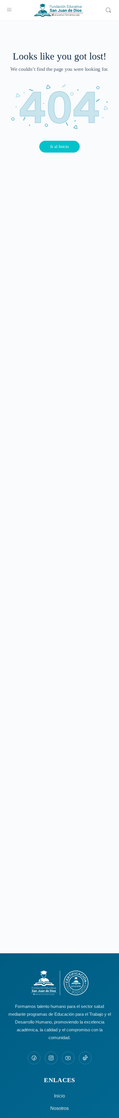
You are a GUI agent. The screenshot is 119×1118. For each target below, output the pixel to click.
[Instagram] (51, 1058)
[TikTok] (85, 1058)
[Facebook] (34, 1058)
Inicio (59, 1095)
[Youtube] (68, 1058)
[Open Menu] (9, 9)
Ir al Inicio (59, 146)
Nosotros (59, 1108)
